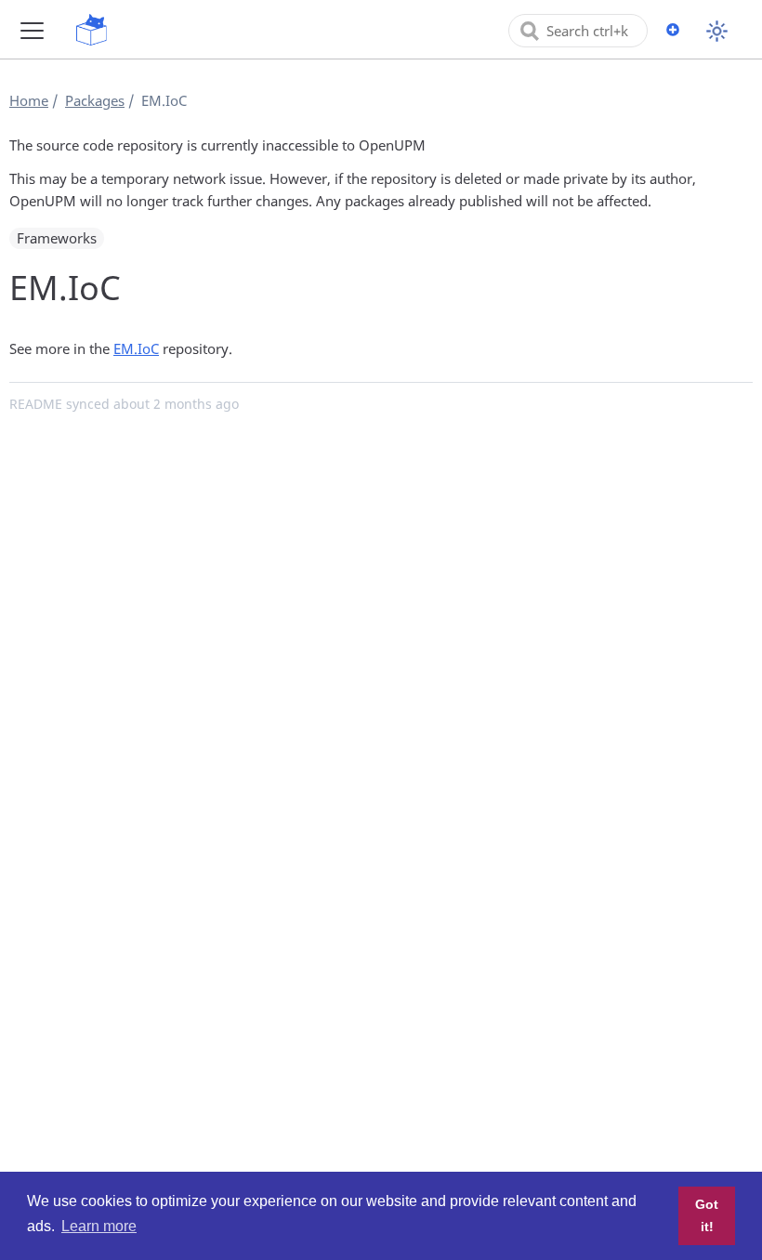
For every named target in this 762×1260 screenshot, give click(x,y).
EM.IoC (136, 348)
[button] (32, 30)
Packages (95, 100)
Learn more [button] (99, 1226)
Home (28, 100)
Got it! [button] (706, 1215)
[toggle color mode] (717, 31)
